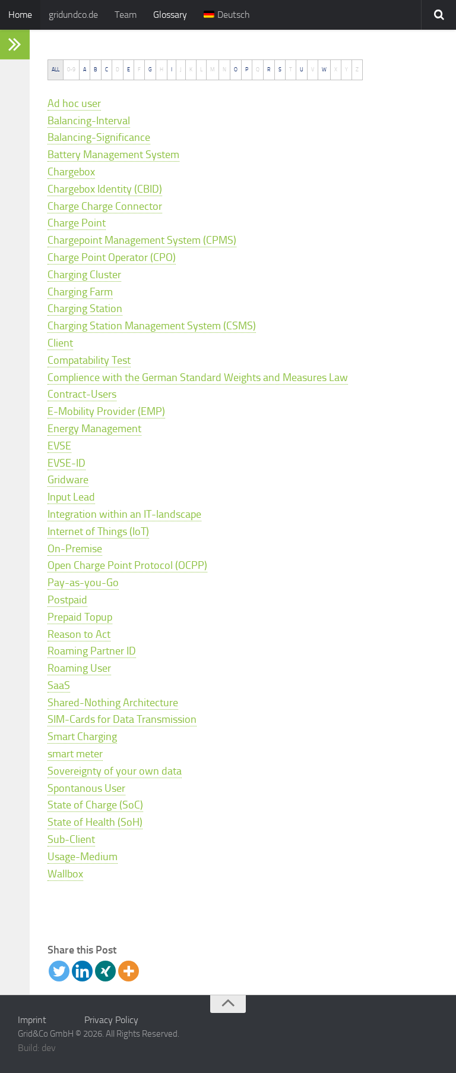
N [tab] (224, 69)
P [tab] (246, 69)
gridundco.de (73, 14)
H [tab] (161, 69)
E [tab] (128, 69)
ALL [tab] (55, 69)
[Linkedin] (82, 971)
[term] (74, 104)
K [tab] (190, 69)
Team (126, 14)
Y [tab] (346, 69)
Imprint (32, 1019)
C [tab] (106, 69)
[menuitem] (226, 15)
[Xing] (105, 971)
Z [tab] (357, 69)
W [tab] (324, 69)
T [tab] (290, 69)
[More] (128, 971)
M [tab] (212, 69)
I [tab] (171, 69)
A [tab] (84, 69)
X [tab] (335, 69)
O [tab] (236, 69)
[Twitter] (59, 971)
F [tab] (139, 69)
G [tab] (150, 69)
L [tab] (201, 69)
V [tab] (312, 69)
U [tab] (301, 69)
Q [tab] (257, 69)
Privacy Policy (111, 1019)
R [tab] (269, 69)
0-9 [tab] (71, 69)
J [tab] (181, 69)
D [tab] (117, 69)
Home (20, 14)
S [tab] (279, 69)
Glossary (170, 14)
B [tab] (95, 69)
